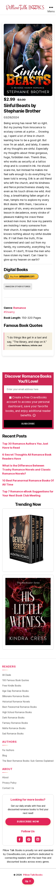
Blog (4, 755)
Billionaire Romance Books (15, 696)
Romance (19, 307)
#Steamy (9, 312)
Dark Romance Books (13, 717)
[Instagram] (38, 839)
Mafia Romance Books (14, 728)
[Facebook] (20, 839)
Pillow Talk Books (33, 874)
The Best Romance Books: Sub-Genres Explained (27, 760)
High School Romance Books (17, 712)
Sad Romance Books (13, 733)
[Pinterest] (29, 839)
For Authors (8, 750)
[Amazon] (21, 277)
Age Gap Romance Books (15, 691)
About (5, 777)
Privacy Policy (9, 782)
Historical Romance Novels (16, 701)
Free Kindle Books (11, 685)
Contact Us (8, 788)
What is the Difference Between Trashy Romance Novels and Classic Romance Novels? (26, 469)
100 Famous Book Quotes (15, 680)
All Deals (6, 675)
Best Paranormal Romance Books (19, 707)
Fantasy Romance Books (15, 723)
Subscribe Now (28, 821)
